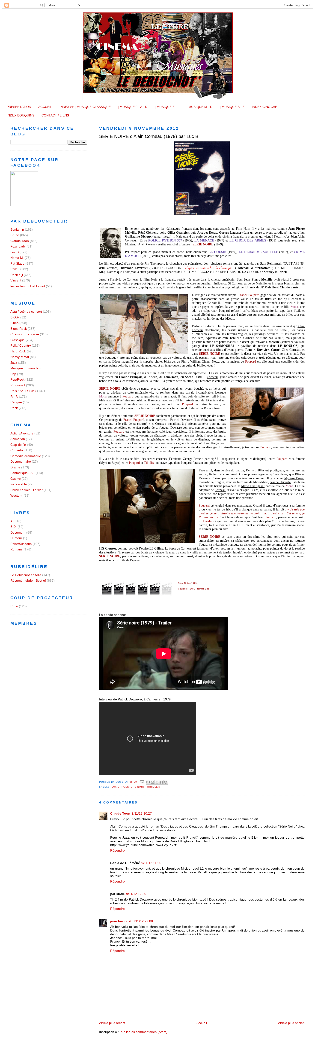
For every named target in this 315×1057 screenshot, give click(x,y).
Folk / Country (20, 345)
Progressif (17, 385)
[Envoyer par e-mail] (148, 782)
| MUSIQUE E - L (167, 107)
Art (12, 521)
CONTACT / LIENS (55, 115)
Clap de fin (18, 444)
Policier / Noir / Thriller (141, 786)
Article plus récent (112, 1023)
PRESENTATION (19, 107)
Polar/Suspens (21, 544)
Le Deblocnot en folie (25, 575)
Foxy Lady (18, 246)
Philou (14, 269)
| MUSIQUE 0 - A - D (132, 107)
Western (16, 495)
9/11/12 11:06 (151, 863)
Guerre (15, 478)
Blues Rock (18, 328)
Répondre (117, 850)
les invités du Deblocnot (27, 286)
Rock (14, 408)
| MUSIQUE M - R (199, 107)
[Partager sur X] (157, 782)
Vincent (15, 280)
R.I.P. (14, 396)
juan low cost (120, 921)
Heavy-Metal (19, 357)
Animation (17, 439)
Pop (13, 374)
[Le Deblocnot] (24, 205)
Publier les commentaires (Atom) (143, 1032)
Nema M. (17, 258)
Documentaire (20, 461)
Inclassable (18, 484)
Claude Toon (120, 813)
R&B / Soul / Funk (23, 391)
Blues (14, 323)
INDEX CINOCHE (264, 107)
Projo (14, 606)
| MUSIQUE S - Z (232, 107)
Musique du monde (24, 368)
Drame (15, 467)
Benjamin (17, 229)
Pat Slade (17, 263)
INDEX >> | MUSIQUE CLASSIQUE (85, 107)
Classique (17, 340)
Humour (16, 538)
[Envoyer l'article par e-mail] (142, 782)
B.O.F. (14, 317)
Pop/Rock (17, 379)
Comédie (17, 450)
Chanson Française (24, 334)
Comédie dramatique (25, 456)
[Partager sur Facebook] (161, 782)
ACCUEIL (45, 107)
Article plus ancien (291, 1023)
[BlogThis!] (152, 782)
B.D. (13, 526)
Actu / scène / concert (26, 311)
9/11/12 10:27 (142, 813)
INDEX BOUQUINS (20, 115)
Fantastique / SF (22, 473)
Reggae (16, 402)
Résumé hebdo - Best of (28, 580)
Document (17, 532)
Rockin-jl (16, 275)
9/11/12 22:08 (143, 921)
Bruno (14, 235)
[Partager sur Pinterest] (165, 782)
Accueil (201, 1023)
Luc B (116, 786)
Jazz (13, 362)
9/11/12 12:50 (136, 894)
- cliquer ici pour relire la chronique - (209, 268)
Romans (16, 549)
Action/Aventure (21, 433)
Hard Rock (18, 351)
